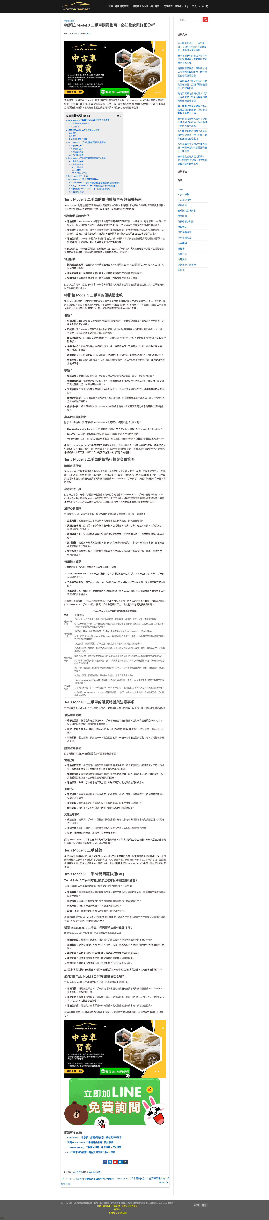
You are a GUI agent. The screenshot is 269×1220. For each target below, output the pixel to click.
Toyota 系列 (183, 194)
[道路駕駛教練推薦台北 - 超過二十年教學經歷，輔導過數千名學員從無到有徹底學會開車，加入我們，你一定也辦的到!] (76, 6)
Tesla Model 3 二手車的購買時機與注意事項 (86, 158)
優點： (75, 133)
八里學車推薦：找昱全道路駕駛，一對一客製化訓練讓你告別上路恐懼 (192, 147)
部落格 (178, 6)
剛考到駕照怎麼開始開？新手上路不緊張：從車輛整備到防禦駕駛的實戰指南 (192, 97)
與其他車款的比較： (80, 139)
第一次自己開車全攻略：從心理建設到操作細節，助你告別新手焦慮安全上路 (192, 110)
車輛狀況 (79, 170)
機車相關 (182, 216)
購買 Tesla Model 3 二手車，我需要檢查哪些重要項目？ (94, 186)
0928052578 (126, 1203)
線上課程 (155, 6)
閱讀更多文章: (78, 192)
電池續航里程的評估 (80, 123)
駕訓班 (181, 270)
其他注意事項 (81, 173)
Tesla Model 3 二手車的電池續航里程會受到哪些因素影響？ (96, 183)
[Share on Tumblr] (125, 1162)
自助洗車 (182, 259)
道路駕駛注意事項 (187, 264)
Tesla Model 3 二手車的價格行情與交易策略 (86, 142)
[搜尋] (186, 6)
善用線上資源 (77, 155)
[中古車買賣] (115, 69)
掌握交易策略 (77, 152)
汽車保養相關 (184, 232)
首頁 (110, 6)
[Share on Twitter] (110, 1162)
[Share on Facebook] (105, 1162)
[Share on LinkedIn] (120, 1162)
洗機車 (181, 248)
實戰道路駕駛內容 (187, 210)
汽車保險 (182, 226)
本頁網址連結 (94, 1172)
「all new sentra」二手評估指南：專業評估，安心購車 (94, 1147)
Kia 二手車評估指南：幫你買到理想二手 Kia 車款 (91, 1152)
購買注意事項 (77, 164)
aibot (87, 33)
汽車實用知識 (184, 237)
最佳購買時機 (77, 161)
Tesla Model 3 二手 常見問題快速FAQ (84, 179)
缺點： (75, 136)
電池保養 (76, 126)
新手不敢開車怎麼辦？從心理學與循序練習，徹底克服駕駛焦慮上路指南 (192, 59)
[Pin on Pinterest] (115, 1162)
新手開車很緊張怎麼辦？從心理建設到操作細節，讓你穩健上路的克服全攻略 (192, 122)
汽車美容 (168, 6)
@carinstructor (161, 1203)
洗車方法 (182, 254)
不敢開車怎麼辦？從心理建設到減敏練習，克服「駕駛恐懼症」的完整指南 (192, 84)
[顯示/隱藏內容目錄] (117, 116)
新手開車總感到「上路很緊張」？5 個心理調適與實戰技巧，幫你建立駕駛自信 (192, 47)
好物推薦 (182, 205)
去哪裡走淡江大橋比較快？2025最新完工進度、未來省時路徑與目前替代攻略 (192, 160)
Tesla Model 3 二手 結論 (78, 176)
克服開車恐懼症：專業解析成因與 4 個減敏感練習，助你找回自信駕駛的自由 (192, 72)
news (180, 189)
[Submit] (205, 19)
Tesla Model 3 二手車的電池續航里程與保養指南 (88, 120)
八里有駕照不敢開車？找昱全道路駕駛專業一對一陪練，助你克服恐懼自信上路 (192, 135)
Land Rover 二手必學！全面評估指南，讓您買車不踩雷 (94, 1137)
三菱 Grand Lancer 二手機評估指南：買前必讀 (90, 1142)
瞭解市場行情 (77, 145)
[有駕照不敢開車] (115, 1102)
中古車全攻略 (69, 21)
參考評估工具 (77, 149)
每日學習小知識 (185, 221)
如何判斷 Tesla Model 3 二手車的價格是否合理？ (92, 189)
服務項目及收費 (141, 6)
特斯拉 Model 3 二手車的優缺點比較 (83, 130)
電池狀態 (79, 167)
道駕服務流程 (122, 6)
